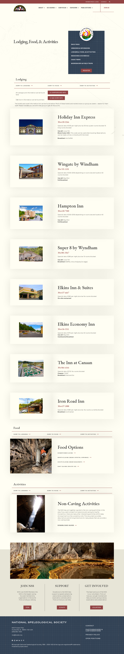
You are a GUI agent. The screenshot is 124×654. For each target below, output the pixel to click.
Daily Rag (75, 44)
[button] (44, 8)
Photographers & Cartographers (94, 630)
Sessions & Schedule (80, 56)
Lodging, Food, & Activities (83, 52)
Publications (86, 8)
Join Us (106, 8)
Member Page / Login (92, 2)
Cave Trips (76, 60)
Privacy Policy (93, 635)
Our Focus (62, 8)
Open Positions (93, 638)
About (40, 8)
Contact (104, 2)
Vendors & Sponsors (80, 48)
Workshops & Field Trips (82, 63)
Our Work (73, 8)
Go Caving (51, 8)
